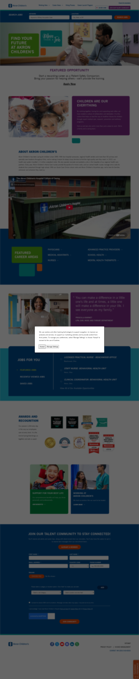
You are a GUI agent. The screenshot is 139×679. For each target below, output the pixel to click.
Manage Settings (52, 347)
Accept (42, 347)
